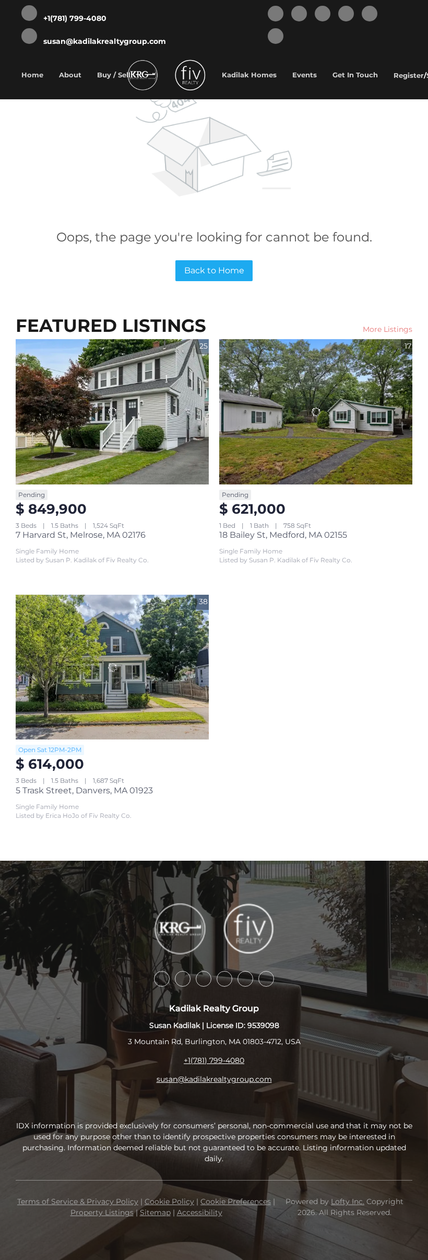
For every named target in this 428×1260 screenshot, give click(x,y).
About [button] (70, 75)
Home (32, 75)
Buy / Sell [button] (113, 75)
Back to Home (214, 270)
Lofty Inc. (347, 1201)
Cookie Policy (169, 1201)
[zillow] (322, 14)
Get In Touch (355, 75)
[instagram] (346, 14)
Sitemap (155, 1212)
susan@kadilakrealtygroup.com (214, 1079)
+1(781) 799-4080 (214, 1060)
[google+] (275, 36)
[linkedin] (299, 14)
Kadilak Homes (249, 75)
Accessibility (199, 1212)
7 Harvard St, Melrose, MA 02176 (81, 535)
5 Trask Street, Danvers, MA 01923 (84, 790)
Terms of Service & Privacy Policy (77, 1201)
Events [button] (304, 75)
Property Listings (102, 1212)
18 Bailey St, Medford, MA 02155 (283, 535)
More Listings (387, 329)
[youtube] (369, 14)
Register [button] (409, 75)
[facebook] (275, 14)
